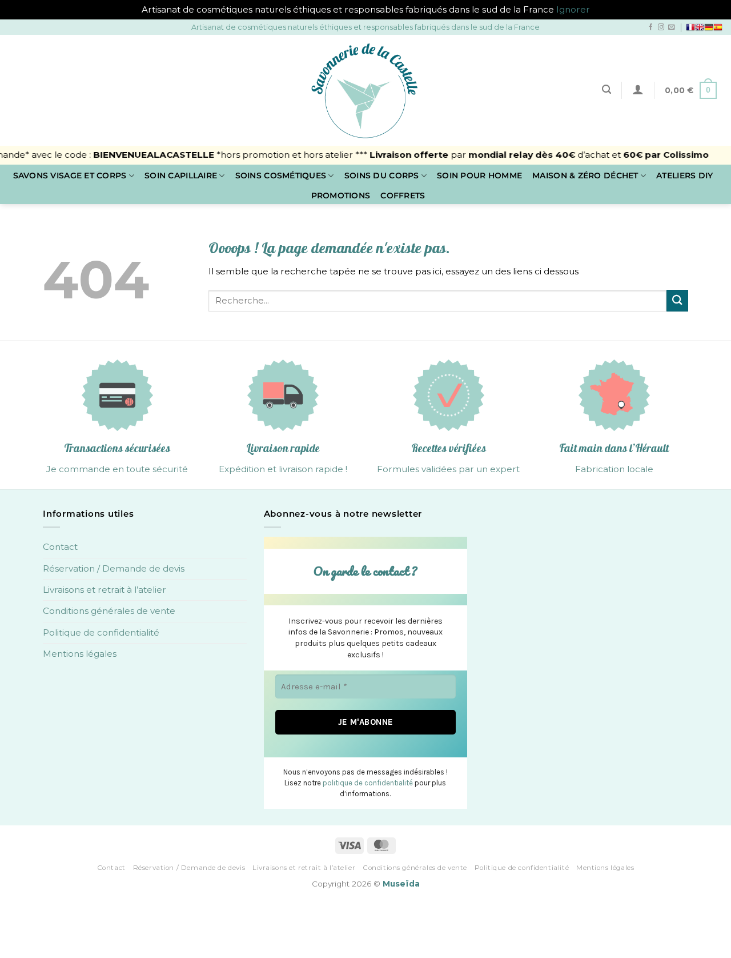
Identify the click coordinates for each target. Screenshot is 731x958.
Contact (60, 546)
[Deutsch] (708, 27)
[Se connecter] (638, 89)
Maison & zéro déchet (585, 175)
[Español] (717, 27)
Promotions (341, 195)
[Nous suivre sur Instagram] (661, 27)
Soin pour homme (479, 175)
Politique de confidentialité (101, 632)
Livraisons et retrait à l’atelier (104, 589)
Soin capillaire (180, 175)
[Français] (690, 27)
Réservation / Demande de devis (113, 568)
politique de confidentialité (368, 783)
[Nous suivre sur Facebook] (651, 27)
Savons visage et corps (70, 175)
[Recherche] (606, 89)
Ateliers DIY (684, 175)
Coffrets (402, 195)
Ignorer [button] (573, 9)
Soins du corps (381, 175)
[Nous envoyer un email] (671, 27)
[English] (699, 27)
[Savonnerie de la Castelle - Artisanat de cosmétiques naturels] (365, 90)
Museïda (401, 883)
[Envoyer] (677, 300)
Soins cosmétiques (281, 175)
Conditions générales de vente (109, 610)
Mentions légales (80, 653)
